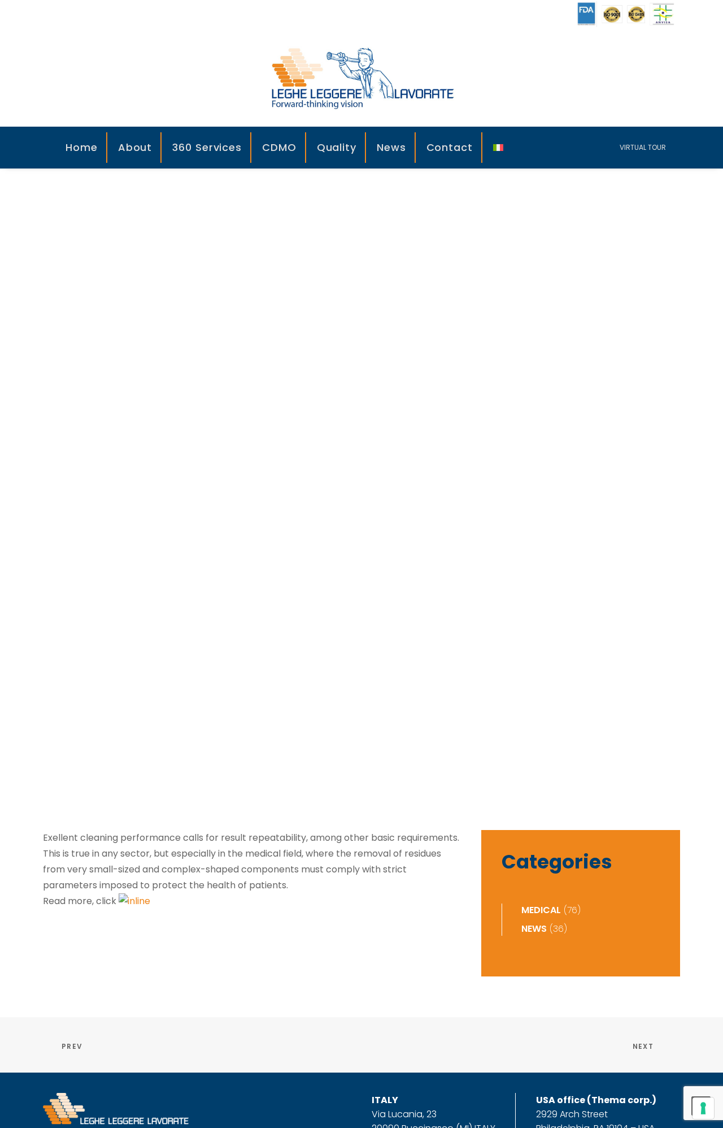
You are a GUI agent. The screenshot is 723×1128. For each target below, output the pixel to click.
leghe (434, 498)
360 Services (207, 147)
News (391, 147)
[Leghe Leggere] (361, 77)
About (135, 147)
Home (82, 147)
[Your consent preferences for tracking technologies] (703, 1108)
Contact (449, 147)
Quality (336, 147)
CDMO (279, 147)
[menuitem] (82, 147)
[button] (541, 147)
